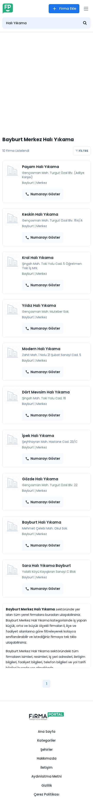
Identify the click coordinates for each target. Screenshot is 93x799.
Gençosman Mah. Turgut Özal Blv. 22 (49, 485)
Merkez (41, 183)
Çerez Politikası (46, 794)
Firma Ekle (67, 8)
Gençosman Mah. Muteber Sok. (45, 311)
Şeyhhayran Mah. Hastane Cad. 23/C (49, 442)
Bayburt (28, 183)
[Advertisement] (46, 80)
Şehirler (46, 749)
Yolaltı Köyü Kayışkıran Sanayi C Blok (49, 571)
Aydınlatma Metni (46, 776)
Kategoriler (46, 740)
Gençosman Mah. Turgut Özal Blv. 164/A (52, 220)
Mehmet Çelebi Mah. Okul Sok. (45, 528)
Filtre (83, 151)
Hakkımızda (46, 758)
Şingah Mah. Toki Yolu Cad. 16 (44, 398)
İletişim (46, 767)
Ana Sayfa (46, 731)
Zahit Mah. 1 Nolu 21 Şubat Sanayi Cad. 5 (51, 355)
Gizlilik (46, 785)
